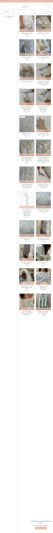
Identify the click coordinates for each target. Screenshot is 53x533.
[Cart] (50, 6)
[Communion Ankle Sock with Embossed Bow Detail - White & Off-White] (26, 148)
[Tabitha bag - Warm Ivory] (26, 71)
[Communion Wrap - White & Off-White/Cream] (43, 276)
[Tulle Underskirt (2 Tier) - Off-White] (26, 228)
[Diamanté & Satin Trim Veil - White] (26, 252)
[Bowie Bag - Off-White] (43, 23)
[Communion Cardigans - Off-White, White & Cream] (43, 302)
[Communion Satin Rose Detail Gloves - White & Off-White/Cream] (43, 71)
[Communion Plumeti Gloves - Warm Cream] (43, 124)
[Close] (51, 519)
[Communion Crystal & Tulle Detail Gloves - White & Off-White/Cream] (43, 97)
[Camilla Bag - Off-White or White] (26, 23)
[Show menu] (2, 6)
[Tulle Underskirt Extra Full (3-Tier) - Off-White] (43, 200)
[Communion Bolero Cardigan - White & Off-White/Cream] (26, 302)
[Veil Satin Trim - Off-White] (43, 252)
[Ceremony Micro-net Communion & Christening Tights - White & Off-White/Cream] (26, 200)
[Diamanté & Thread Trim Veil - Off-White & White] (43, 228)
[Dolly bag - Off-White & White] (26, 47)
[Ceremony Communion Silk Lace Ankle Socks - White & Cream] (43, 174)
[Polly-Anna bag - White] (43, 47)
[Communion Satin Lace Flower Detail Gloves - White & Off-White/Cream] (26, 97)
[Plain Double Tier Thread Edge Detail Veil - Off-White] (26, 276)
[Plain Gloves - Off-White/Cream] (26, 124)
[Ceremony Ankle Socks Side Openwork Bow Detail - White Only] (26, 174)
